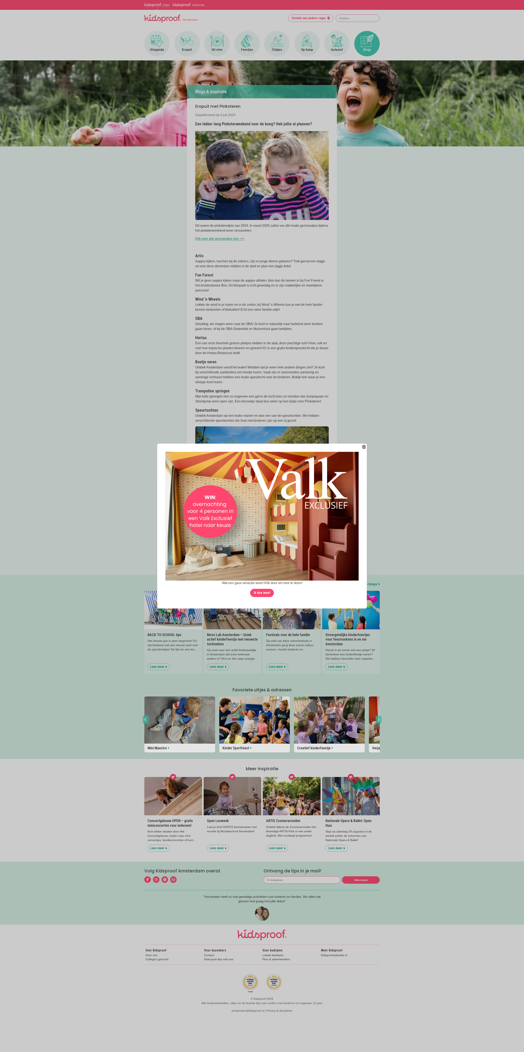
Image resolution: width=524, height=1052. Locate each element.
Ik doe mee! (262, 593)
